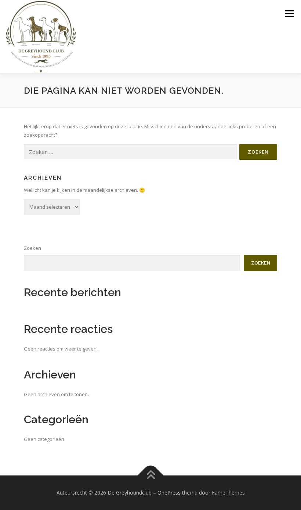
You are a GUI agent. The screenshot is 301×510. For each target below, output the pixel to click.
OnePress (169, 492)
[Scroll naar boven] (151, 476)
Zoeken (32, 248)
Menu (289, 13)
